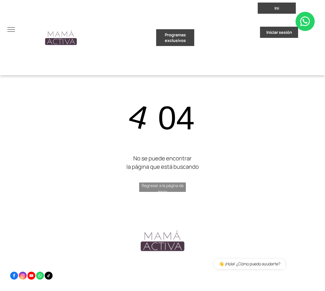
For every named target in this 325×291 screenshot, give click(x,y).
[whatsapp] (40, 276)
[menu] (11, 29)
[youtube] (31, 276)
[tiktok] (49, 276)
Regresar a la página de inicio (163, 187)
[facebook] (14, 276)
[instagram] (23, 276)
